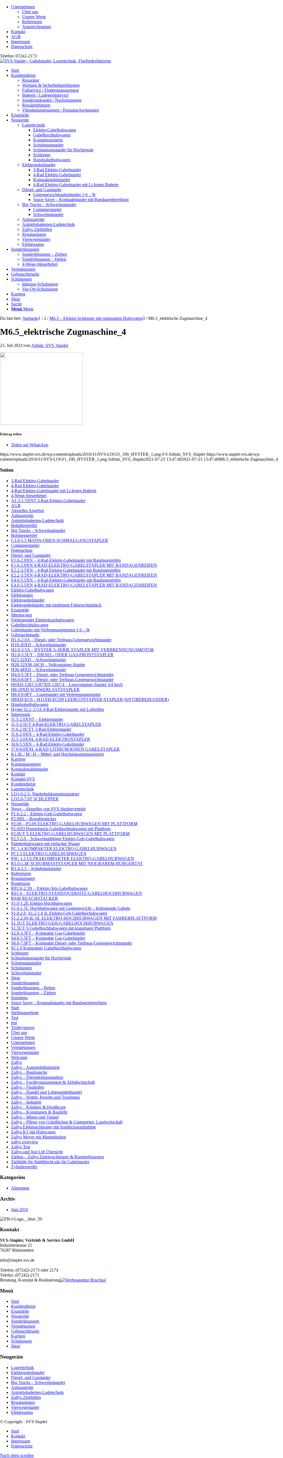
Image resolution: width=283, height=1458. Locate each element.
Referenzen (32, 21)
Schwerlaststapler (26, 973)
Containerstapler (25, 545)
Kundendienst (23, 784)
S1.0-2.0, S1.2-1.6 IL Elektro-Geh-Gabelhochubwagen (59, 913)
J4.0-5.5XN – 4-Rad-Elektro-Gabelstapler (47, 744)
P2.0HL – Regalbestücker (33, 818)
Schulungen (21, 968)
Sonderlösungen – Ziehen (33, 992)
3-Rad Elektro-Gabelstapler (35, 480)
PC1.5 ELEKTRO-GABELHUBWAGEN (49, 853)
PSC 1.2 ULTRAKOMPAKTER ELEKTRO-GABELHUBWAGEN (72, 858)
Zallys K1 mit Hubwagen (33, 1132)
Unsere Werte (34, 16)
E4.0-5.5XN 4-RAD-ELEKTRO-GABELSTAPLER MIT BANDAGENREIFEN (84, 585)
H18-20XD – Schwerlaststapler (38, 644)
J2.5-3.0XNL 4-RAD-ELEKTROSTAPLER (50, 739)
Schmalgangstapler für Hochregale (41, 958)
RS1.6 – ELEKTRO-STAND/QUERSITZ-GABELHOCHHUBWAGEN (76, 893)
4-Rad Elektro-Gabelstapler (35, 485)
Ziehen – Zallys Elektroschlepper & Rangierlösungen (57, 1156)
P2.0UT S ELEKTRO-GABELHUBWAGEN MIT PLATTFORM (70, 833)
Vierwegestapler (36, 239)
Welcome (19, 1057)
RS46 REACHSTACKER (34, 898)
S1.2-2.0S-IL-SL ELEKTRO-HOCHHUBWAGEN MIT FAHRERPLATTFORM (84, 918)
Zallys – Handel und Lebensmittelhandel (46, 1092)
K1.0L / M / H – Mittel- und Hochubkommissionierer (57, 754)
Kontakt (18, 31)
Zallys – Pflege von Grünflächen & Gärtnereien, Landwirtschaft (66, 1122)
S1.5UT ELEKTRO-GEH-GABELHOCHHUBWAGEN (62, 923)
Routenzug (20, 883)
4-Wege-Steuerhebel (28, 495)
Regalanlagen (34, 234)
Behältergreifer (24, 525)
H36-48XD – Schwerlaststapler (38, 669)
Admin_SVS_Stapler (49, 345)
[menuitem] (147, 16)
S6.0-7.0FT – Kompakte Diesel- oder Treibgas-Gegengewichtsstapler (71, 943)
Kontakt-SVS (23, 779)
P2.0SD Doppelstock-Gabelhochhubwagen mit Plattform (61, 828)
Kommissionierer (26, 764)
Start (15, 1007)
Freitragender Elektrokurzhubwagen (42, 620)
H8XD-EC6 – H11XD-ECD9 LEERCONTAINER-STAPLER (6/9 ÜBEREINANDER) (90, 699)
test (14, 1022)
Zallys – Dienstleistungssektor (37, 1077)
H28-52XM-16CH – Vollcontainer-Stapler (48, 664)
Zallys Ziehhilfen (37, 229)
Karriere (18, 759)
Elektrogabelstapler (39, 164)
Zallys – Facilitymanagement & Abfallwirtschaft (53, 1082)
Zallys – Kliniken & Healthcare (38, 1107)
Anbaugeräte (33, 219)
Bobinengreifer (24, 535)
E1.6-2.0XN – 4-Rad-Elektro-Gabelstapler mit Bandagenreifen (66, 560)
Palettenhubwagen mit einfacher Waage (45, 843)
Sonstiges (19, 997)
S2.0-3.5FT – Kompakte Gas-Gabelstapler (48, 933)
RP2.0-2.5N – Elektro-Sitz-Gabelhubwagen (49, 888)
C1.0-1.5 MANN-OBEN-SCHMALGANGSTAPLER (59, 540)
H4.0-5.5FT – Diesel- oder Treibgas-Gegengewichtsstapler (62, 674)
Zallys (16, 1062)
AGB (16, 36)
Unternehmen (23, 6)
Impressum (20, 41)
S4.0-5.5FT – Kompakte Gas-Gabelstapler (48, 938)
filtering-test (21, 615)
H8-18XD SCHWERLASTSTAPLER (45, 689)
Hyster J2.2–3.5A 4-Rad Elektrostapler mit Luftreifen (57, 709)
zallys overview (24, 1142)
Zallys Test (20, 1147)
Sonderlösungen (25, 982)
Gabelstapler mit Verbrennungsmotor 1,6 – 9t (50, 630)
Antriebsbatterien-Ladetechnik (48, 224)
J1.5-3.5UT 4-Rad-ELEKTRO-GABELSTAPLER (56, 724)
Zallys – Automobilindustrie (35, 1067)
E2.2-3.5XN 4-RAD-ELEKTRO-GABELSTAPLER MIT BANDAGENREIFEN (84, 575)
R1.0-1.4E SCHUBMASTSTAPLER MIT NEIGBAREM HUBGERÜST (77, 863)
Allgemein (20, 1188)
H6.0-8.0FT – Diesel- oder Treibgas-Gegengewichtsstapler (62, 679)
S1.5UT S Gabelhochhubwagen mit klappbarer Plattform (61, 928)
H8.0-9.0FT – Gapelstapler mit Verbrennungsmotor (56, 694)
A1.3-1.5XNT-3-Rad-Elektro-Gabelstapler (48, 500)
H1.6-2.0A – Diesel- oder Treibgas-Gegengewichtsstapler (61, 639)
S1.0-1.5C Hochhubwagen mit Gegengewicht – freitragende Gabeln (70, 908)
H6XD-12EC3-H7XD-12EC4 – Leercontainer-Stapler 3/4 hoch (67, 684)
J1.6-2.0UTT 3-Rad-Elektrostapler (41, 729)
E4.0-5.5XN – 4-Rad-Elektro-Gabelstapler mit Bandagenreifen (66, 580)
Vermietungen (23, 1047)
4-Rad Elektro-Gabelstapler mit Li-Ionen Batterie (53, 490)
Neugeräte (20, 803)
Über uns (30, 11)
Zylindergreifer (24, 1166)
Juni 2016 (19, 1209)
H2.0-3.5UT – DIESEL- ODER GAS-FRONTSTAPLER (62, 654)
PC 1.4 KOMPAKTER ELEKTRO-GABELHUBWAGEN (64, 848)
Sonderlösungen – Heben (33, 987)
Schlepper (19, 953)
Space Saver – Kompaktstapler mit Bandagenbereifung (59, 1002)
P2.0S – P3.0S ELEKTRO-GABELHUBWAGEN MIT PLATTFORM (74, 823)
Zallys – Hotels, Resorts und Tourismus (45, 1097)
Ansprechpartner (36, 26)
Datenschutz (22, 46)
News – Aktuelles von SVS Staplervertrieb (48, 808)
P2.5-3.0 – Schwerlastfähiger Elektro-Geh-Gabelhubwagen (62, 838)
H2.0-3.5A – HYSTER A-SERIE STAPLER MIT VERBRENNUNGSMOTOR (82, 649)
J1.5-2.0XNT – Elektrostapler (37, 719)
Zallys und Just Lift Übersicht (37, 1151)
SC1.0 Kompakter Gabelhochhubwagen (46, 948)
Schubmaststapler (26, 963)
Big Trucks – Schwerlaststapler (49, 204)
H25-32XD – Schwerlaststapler (38, 659)
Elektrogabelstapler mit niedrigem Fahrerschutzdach (56, 605)
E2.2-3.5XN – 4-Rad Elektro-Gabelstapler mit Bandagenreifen (65, 570)
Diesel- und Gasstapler (42, 189)
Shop (15, 977)
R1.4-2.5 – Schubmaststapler (36, 868)
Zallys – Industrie (26, 1102)
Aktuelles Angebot (27, 510)
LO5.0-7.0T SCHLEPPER (35, 799)
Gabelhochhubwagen (29, 625)
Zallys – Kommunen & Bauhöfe (39, 1112)
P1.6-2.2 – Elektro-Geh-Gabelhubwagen (46, 813)
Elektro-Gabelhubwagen (32, 590)
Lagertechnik (33, 125)
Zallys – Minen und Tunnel (35, 1117)
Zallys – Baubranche (29, 1072)
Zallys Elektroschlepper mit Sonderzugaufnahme (53, 1127)
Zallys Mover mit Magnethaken (38, 1137)
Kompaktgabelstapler (29, 769)
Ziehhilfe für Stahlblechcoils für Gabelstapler (50, 1161)
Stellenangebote (25, 1012)
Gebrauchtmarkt (25, 634)
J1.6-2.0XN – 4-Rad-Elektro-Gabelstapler (47, 734)
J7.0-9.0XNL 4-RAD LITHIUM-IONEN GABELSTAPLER (65, 749)
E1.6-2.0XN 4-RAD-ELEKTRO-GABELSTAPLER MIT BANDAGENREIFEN (84, 565)
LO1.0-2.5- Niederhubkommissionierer (45, 794)
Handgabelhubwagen (29, 704)
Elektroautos (33, 244)
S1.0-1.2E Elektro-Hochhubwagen (41, 903)
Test (14, 1017)
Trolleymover (23, 1027)
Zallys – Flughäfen (27, 1087)
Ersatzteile (20, 610)
